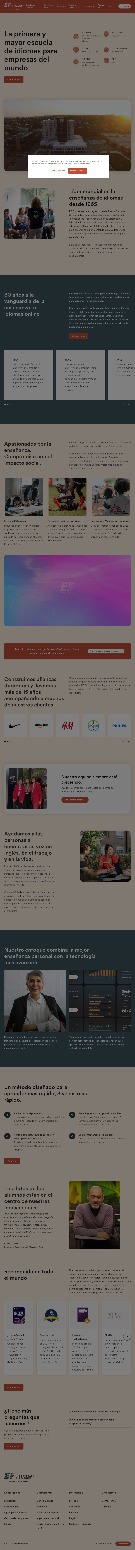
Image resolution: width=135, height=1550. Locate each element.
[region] (68, 166)
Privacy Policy (85, 164)
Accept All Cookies (77, 171)
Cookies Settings (58, 171)
